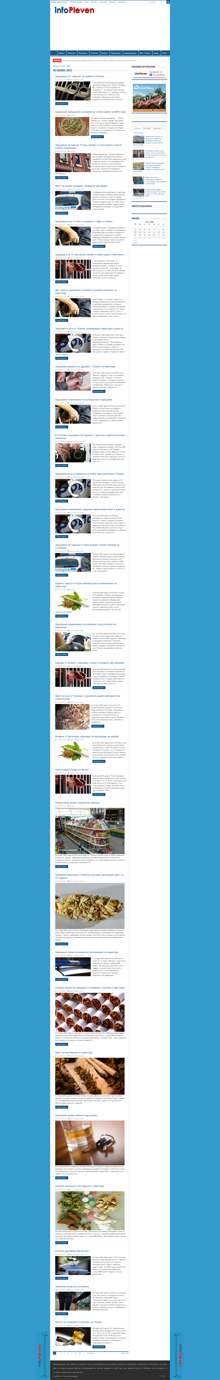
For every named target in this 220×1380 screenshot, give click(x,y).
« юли (135, 243)
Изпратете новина (76, 2)
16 (163, 232)
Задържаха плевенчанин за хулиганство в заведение (83, 399)
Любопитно (121, 2)
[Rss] (150, 2)
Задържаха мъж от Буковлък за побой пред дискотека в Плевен (89, 474)
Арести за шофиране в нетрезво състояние (78, 1322)
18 (140, 235)
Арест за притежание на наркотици (73, 1052)
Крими (156, 53)
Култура (104, 53)
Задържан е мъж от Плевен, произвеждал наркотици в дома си (89, 328)
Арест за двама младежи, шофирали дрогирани (81, 186)
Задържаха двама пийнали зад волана (76, 1115)
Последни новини (79, 79)
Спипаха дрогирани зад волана (72, 1251)
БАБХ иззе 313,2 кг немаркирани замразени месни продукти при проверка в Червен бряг (90, 60)
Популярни (147, 128)
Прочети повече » (62, 103)
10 (75, 1353)
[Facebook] (152, 2)
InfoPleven (58, 1376)
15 (159, 232)
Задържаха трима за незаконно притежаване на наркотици (86, 952)
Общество (71, 53)
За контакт (103, 2)
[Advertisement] (110, 31)
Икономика (83, 53)
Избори (61, 53)
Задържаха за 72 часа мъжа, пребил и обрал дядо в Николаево (89, 254)
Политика (94, 53)
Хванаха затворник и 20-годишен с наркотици (79, 1186)
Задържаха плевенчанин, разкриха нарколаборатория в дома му (90, 509)
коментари (157, 128)
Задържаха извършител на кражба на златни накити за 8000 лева (90, 112)
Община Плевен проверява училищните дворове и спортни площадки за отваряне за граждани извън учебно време (149, 167)
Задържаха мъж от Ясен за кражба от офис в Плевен (83, 221)
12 (144, 232)
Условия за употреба (70, 1376)
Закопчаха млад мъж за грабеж (72, 1286)
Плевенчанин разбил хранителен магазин (77, 802)
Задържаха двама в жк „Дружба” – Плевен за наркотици (85, 366)
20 (80, 1353)
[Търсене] (168, 2)
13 (149, 232)
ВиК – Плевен (145, 53)
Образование (116, 53)
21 (154, 235)
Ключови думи (138, 133)
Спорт (164, 53)
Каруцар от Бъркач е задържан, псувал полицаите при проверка (89, 663)
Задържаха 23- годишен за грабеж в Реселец (79, 76)
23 (163, 235)
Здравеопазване (130, 53)
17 (135, 235)
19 (144, 235)
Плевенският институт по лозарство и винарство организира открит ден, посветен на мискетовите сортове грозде (148, 141)
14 (154, 232)
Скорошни (136, 128)
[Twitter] (154, 2)
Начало (54, 52)
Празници (112, 2)
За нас (86, 2)
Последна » (91, 1353)
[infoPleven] (74, 9)
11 (140, 232)
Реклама (93, 2)
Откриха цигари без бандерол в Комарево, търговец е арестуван (90, 987)
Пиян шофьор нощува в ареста (71, 769)
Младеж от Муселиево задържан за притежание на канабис (87, 736)
